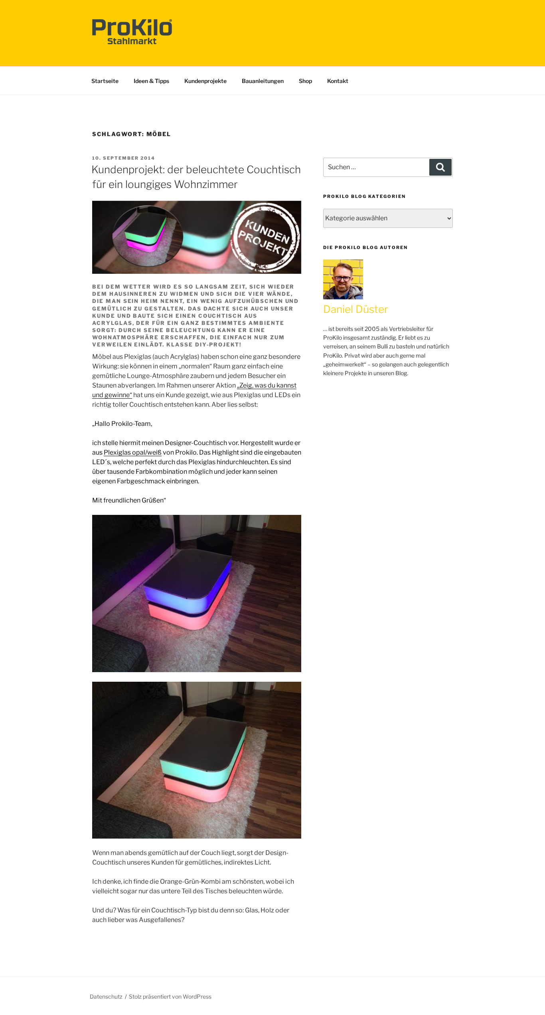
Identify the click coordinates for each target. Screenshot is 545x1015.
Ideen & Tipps (151, 80)
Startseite (104, 80)
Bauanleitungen (263, 80)
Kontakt (337, 80)
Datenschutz (106, 996)
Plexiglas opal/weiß (133, 452)
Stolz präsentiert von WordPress (170, 996)
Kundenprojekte (205, 80)
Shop (305, 80)
